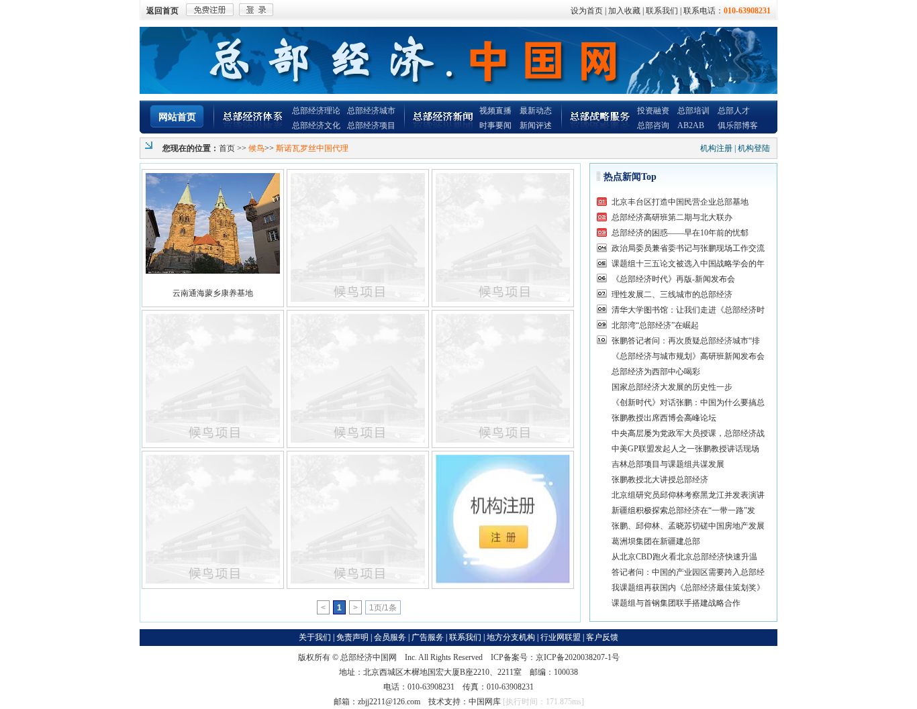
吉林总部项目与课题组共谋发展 (668, 464)
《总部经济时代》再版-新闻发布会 (673, 279)
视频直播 (495, 110)
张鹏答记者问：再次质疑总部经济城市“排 (686, 340)
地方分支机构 (511, 637)
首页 (227, 148)
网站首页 (177, 117)
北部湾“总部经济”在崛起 (655, 325)
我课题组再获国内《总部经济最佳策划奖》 (688, 587)
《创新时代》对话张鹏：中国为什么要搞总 (688, 402)
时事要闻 (495, 125)
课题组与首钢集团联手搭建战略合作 (676, 603)
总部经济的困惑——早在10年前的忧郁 (680, 232)
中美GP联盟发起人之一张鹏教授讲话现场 (685, 448)
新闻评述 (536, 125)
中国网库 (485, 701)
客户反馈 (602, 637)
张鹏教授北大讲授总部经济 (660, 479)
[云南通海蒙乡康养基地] (213, 223)
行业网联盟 (560, 637)
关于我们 (315, 637)
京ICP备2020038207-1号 (578, 657)
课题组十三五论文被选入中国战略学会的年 (688, 263)
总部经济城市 (371, 110)
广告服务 (428, 637)
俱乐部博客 (738, 125)
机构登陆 (754, 148)
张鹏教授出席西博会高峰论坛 (664, 418)
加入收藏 (624, 10)
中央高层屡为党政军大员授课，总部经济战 (688, 433)
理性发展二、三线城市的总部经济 (672, 294)
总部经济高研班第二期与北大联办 (672, 217)
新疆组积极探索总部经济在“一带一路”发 (683, 510)
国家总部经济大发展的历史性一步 (672, 387)
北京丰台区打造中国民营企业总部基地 (680, 202)
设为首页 (587, 10)
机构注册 (716, 148)
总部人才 (734, 110)
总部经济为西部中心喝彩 (656, 371)
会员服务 (390, 637)
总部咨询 (653, 125)
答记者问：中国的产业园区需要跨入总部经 (688, 572)
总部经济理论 (316, 110)
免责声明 (352, 637)
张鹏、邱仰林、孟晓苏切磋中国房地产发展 (688, 526)
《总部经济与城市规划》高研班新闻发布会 (688, 356)
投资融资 (653, 110)
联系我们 (662, 10)
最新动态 (536, 110)
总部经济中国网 (368, 657)
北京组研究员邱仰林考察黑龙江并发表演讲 (688, 495)
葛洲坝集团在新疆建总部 (656, 541)
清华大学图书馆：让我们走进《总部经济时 (688, 310)
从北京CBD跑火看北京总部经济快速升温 (684, 556)
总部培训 (693, 110)
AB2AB (690, 125)
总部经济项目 (371, 125)
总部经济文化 (316, 125)
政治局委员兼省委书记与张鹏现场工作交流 (688, 248)
